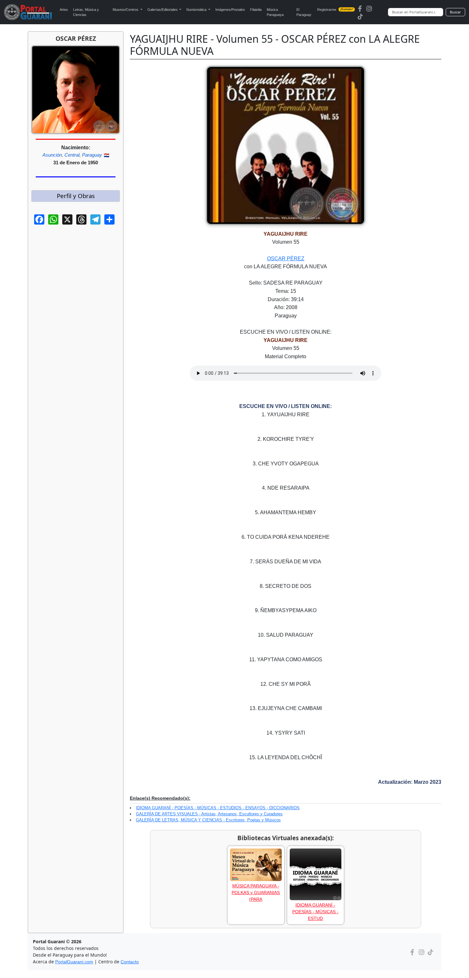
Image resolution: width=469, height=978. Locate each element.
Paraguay (92, 155)
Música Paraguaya (275, 12)
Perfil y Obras (76, 196)
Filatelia (256, 9)
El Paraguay (303, 12)
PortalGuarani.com (74, 961)
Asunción (52, 155)
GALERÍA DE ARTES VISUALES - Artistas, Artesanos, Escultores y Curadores (209, 813)
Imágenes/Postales (230, 9)
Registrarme (335, 9)
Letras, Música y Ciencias (86, 12)
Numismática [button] (196, 9)
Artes (64, 9)
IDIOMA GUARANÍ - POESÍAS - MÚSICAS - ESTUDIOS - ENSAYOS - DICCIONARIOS (218, 807)
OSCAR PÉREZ (285, 258)
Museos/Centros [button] (126, 9)
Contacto (130, 961)
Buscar (455, 12)
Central (71, 155)
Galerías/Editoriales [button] (163, 9)
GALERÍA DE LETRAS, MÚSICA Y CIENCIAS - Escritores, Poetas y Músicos (208, 820)
